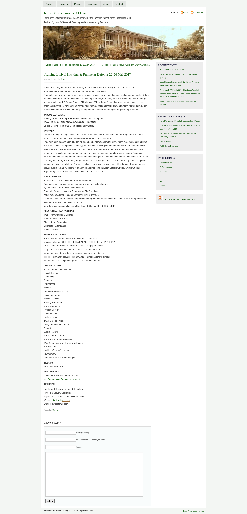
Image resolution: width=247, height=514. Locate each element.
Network (163, 172)
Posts (185, 12)
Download (92, 4)
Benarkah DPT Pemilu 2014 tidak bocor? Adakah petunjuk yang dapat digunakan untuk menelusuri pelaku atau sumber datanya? (180, 93)
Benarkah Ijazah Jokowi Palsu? (172, 70)
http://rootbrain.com (61, 400)
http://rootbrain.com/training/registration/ (62, 379)
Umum (55, 410)
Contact (119, 4)
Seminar (64, 4)
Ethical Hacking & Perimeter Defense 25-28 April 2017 (70, 65)
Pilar (161, 141)
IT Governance (166, 167)
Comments (198, 12)
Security (163, 176)
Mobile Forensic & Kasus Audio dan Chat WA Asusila (126, 65)
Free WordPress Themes (193, 511)
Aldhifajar (163, 146)
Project (77, 4)
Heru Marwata (165, 121)
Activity (49, 4)
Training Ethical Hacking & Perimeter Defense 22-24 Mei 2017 (87, 74)
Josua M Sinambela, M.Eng (65, 13)
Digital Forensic (166, 162)
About (106, 4)
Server (162, 181)
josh (63, 79)
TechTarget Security (179, 199)
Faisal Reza (165, 126)
